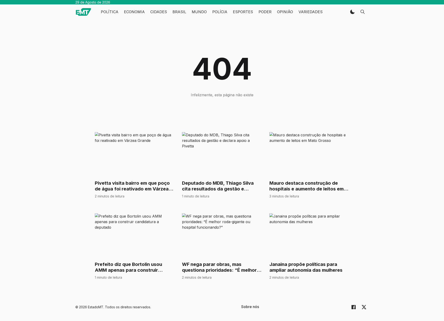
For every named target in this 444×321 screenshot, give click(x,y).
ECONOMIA (134, 11)
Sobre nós (250, 306)
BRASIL (179, 11)
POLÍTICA (109, 11)
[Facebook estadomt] (353, 307)
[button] (352, 11)
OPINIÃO (285, 11)
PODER (265, 11)
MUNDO (199, 11)
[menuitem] (250, 306)
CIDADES (158, 11)
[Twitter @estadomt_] (364, 307)
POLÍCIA (219, 11)
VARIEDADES (311, 11)
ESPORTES (243, 11)
